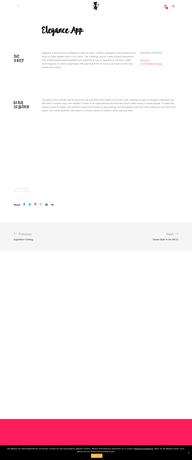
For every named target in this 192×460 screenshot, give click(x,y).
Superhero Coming (23, 236)
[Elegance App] (24, 204)
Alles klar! (96, 456)
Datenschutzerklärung (143, 448)
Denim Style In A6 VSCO (165, 236)
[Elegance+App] (30, 204)
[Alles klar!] (188, 452)
